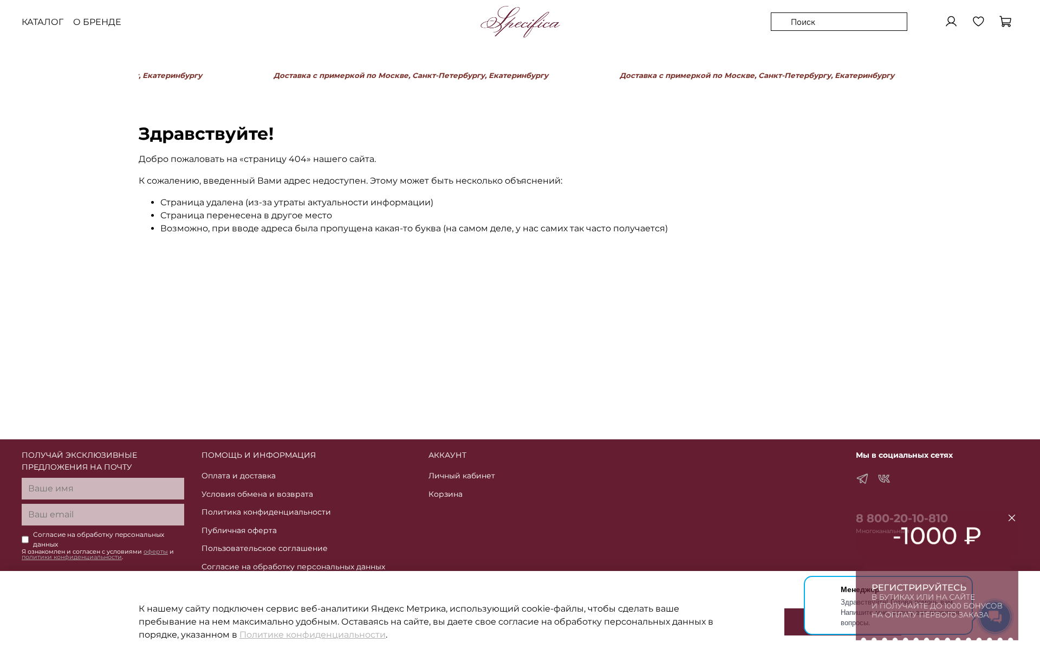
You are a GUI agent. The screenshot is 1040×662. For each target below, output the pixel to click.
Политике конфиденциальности (312, 634)
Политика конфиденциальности (266, 512)
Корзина (445, 494)
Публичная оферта (239, 530)
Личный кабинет (461, 476)
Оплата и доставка (239, 476)
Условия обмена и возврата (257, 494)
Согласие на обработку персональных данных (293, 567)
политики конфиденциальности (72, 557)
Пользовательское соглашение (265, 548)
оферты (156, 551)
